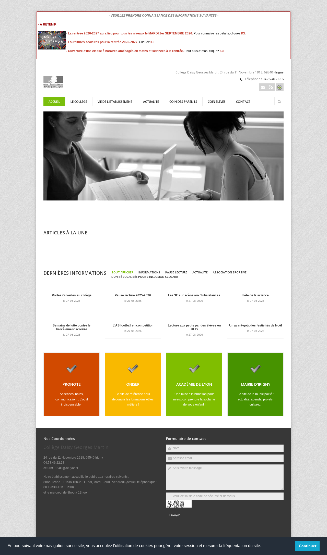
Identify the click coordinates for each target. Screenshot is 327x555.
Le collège (79, 101)
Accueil (54, 101)
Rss (271, 87)
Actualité (151, 101)
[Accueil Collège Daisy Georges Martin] (53, 87)
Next (281, 207)
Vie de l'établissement (115, 101)
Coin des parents (183, 101)
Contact (243, 101)
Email (263, 87)
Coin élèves (217, 101)
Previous (264, 207)
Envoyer (174, 514)
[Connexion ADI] (280, 87)
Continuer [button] (307, 546)
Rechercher (279, 101)
